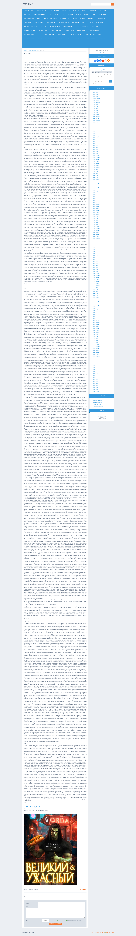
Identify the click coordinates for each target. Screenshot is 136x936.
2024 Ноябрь (96, 350)
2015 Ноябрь (96, 137)
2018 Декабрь (96, 210)
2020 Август (96, 250)
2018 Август (96, 202)
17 (98, 79)
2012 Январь (96, 100)
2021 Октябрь (96, 277)
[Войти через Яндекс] (103, 60)
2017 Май (95, 173)
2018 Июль (95, 200)
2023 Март (95, 310)
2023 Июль (95, 318)
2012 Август (96, 114)
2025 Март (95, 358)
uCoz (103, 932)
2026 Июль (95, 389)
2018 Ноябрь (96, 208)
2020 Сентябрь (96, 251)
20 (107, 79)
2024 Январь (96, 330)
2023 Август (96, 320)
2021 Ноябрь (96, 279)
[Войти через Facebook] (100, 60)
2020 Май (95, 244)
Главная (26, 50)
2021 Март (95, 263)
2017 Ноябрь (96, 185)
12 (104, 76)
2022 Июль (95, 295)
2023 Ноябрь (96, 326)
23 (95, 81)
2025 (30, 50)
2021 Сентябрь (96, 275)
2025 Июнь (95, 364)
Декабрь (34, 50)
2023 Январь (96, 307)
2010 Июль (95, 96)
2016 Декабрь (96, 163)
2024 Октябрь (96, 348)
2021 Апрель (96, 265)
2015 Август (96, 132)
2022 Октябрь (96, 301)
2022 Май (95, 291)
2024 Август (96, 344)
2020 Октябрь (96, 253)
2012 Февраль (96, 102)
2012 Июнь (95, 110)
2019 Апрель (96, 218)
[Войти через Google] (106, 60)
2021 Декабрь (96, 281)
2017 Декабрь (96, 187)
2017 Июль (95, 177)
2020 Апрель (96, 242)
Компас (27, 4)
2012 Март (95, 104)
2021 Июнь (95, 269)
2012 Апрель (96, 106)
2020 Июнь (95, 246)
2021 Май (95, 267)
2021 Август (96, 273)
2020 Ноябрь (96, 255)
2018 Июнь (95, 198)
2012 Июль (95, 112)
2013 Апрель (96, 122)
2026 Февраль (96, 379)
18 (101, 79)
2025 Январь (96, 354)
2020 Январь (96, 236)
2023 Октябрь (96, 324)
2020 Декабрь (96, 257)
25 (101, 81)
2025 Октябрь (96, 371)
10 (98, 76)
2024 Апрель (96, 336)
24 (98, 81)
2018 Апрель (96, 194)
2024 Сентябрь (96, 346)
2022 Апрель (96, 289)
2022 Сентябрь (96, 299)
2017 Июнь (95, 175)
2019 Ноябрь (96, 232)
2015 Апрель (96, 124)
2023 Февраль (96, 309)
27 (107, 81)
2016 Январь (96, 141)
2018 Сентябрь (96, 204)
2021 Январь (96, 259)
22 (93, 81)
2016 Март (95, 145)
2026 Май (95, 385)
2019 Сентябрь (96, 228)
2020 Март (95, 240)
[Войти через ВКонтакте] (97, 60)
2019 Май (95, 220)
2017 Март (95, 169)
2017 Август (96, 179)
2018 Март (95, 192)
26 (104, 81)
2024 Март (95, 334)
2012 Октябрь (96, 118)
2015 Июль (95, 130)
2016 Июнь (95, 151)
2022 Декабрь (96, 305)
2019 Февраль (96, 214)
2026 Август (96, 391)
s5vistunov (31, 889)
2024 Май (95, 338)
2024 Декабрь (96, 352)
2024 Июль (95, 342)
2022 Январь (96, 283)
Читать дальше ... (35, 806)
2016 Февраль (96, 143)
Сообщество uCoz (97, 402)
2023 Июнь (95, 316)
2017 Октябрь (96, 183)
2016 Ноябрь (96, 161)
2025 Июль (95, 366)
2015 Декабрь (96, 139)
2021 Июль (95, 271)
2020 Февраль (96, 238)
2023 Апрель (96, 312)
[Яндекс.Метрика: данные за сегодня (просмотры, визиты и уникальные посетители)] (109, 932)
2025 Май (95, 362)
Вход (105, 52)
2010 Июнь (95, 94)
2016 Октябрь (96, 159)
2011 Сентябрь (96, 98)
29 (93, 83)
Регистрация (100, 52)
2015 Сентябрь (96, 134)
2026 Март (95, 381)
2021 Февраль (96, 261)
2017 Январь (96, 165)
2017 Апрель (96, 171)
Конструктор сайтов (96, 932)
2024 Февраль (96, 332)
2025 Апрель (96, 360)
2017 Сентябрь (96, 181)
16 (95, 79)
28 (38, 50)
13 (107, 76)
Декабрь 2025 (102, 69)
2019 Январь (96, 212)
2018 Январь (96, 189)
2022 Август (96, 297)
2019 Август (96, 226)
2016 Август (96, 155)
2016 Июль (95, 153)
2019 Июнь (95, 222)
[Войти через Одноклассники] (108, 60)
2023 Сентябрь (96, 322)
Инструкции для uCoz (98, 406)
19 (104, 79)
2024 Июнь (95, 340)
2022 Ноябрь (96, 303)
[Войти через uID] (95, 60)
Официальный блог (97, 400)
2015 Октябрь (96, 135)
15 (93, 79)
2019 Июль (95, 224)
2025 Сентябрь (96, 369)
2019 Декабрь (96, 234)
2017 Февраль (96, 167)
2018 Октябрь (96, 206)
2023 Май (95, 314)
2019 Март (95, 216)
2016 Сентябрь (96, 157)
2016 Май (95, 149)
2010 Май (95, 92)
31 (98, 83)
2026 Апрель (96, 383)
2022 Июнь (95, 293)
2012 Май (95, 108)
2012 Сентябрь (96, 116)
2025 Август (96, 368)
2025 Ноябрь (96, 373)
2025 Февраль (96, 356)
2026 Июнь (95, 387)
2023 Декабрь (96, 328)
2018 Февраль (96, 191)
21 (110, 79)
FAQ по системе (97, 404)
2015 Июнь (95, 128)
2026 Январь (96, 377)
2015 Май (95, 126)
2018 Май (95, 196)
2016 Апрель (96, 147)
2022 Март (95, 287)
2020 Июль (95, 248)
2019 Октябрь (96, 230)
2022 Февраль (96, 285)
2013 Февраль (96, 120)
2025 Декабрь (96, 375)
